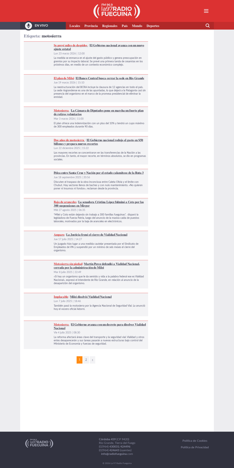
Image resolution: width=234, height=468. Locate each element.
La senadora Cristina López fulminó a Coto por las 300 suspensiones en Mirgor (74, 200)
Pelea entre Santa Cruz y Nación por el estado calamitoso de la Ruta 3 (68, 171)
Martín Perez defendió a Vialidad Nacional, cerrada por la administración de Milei (76, 262)
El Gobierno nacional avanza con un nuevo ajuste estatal (60, 43)
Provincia (91, 25)
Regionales (109, 25)
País (125, 25)
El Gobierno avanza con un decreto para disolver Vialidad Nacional (66, 323)
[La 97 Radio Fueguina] (116, 11)
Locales (74, 25)
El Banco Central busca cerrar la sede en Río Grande (57, 76)
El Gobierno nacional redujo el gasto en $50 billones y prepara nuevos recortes (74, 138)
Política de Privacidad (195, 447)
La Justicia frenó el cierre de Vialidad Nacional (53, 233)
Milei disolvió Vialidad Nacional (44, 295)
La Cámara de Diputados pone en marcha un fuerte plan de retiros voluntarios (73, 109)
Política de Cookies (194, 440)
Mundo (137, 25)
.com (117, 453)
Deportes (153, 25)
